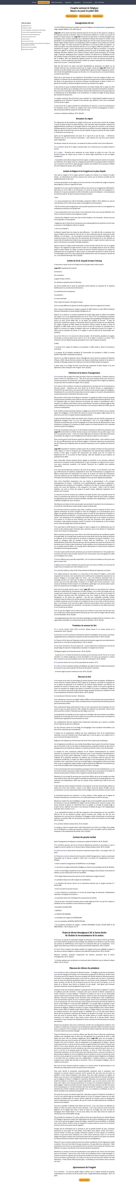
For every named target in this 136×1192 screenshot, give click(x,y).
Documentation (87, 2)
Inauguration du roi (26, 25)
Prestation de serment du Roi (28, 36)
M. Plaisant (57, 640)
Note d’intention (99, 2)
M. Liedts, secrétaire (60, 666)
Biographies (77, 2)
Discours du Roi (26, 39)
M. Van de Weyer (59, 949)
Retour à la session (85, 16)
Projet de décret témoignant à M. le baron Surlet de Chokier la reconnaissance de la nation (36, 44)
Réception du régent (26, 28)
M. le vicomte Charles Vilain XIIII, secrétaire (69, 629)
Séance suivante (98, 16)
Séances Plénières (44, 2)
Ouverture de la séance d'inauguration (31, 34)
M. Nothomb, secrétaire (61, 635)
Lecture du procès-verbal (27, 41)
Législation (68, 2)
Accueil (34, 2)
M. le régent (87, 136)
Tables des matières (56, 2)
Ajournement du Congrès (27, 49)
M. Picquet (57, 940)
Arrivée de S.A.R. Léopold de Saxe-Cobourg (31, 32)
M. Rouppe (69, 194)
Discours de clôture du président (29, 47)
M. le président (59, 147)
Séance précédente (71, 16)
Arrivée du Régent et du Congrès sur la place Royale (34, 30)
